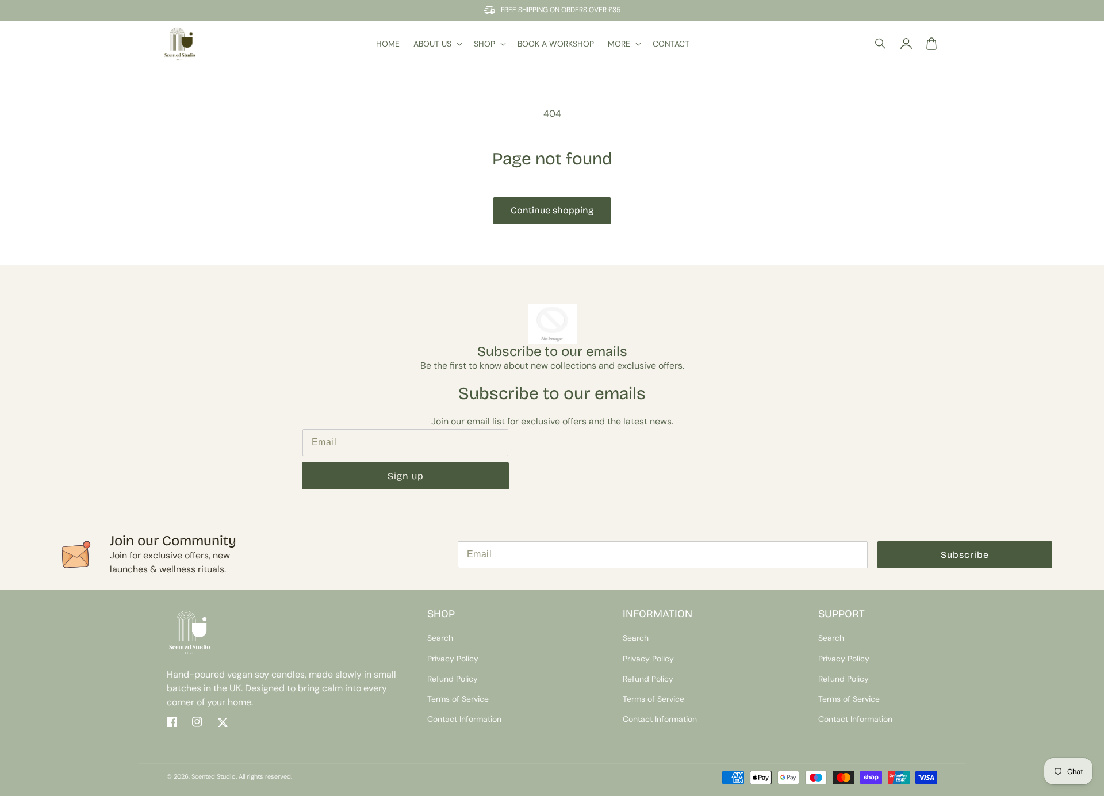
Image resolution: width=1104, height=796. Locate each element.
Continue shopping (552, 210)
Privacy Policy (452, 658)
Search (440, 638)
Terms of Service (458, 699)
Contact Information (464, 719)
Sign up (406, 475)
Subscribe (965, 554)
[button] (881, 43)
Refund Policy (452, 678)
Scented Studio (213, 776)
